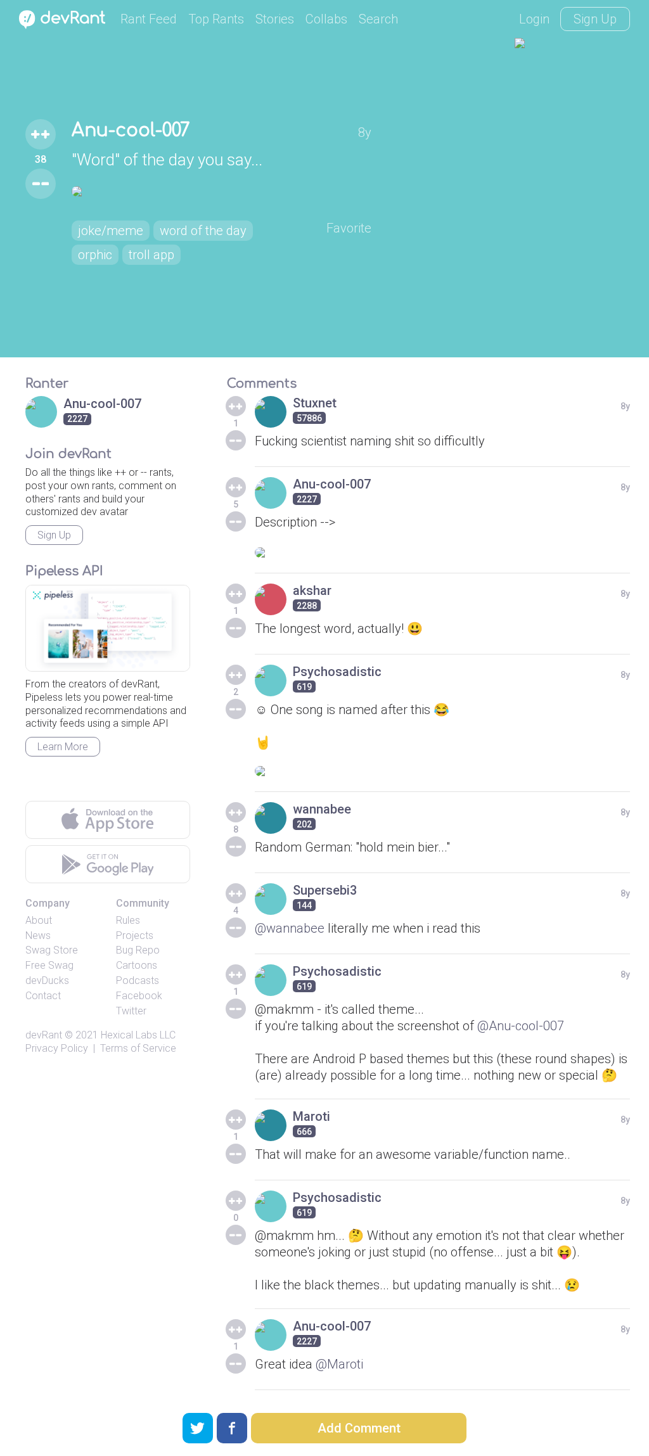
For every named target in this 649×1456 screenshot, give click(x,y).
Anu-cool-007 (131, 130)
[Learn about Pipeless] (107, 628)
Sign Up (595, 19)
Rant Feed (148, 19)
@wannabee (289, 928)
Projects (134, 935)
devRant (43, 1035)
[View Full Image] (221, 191)
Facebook (139, 996)
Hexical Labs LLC (138, 1035)
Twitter (131, 1011)
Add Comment (359, 1428)
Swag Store (51, 950)
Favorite (348, 228)
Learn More (62, 747)
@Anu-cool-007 (520, 1025)
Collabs (326, 19)
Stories (274, 19)
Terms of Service (138, 1048)
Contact (43, 996)
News (38, 935)
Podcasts (137, 980)
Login (534, 19)
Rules (128, 920)
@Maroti (339, 1364)
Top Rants (216, 19)
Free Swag (49, 965)
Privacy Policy (56, 1048)
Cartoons (136, 965)
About (38, 920)
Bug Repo (138, 950)
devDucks (47, 980)
